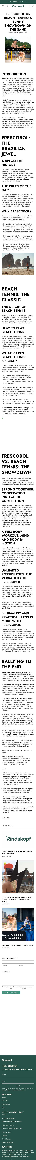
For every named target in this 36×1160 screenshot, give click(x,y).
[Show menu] (3, 6)
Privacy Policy (6, 988)
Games (4, 1097)
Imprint (4, 1115)
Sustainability (6, 1104)
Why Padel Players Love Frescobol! (18, 945)
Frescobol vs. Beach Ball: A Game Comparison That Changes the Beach (17, 899)
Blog (3, 1108)
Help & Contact (6, 1139)
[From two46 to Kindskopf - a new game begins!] (18, 839)
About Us (4, 1101)
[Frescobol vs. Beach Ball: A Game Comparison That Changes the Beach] (18, 876)
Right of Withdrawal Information (11, 1122)
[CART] (33, 6)
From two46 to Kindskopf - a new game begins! (17, 852)
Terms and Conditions (8, 1118)
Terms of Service (17, 988)
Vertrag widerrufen (8, 1142)
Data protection (6, 1132)
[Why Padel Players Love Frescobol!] (18, 924)
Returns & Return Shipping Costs (12, 1129)
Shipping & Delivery (8, 1125)
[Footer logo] (7, 1060)
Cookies (4, 1135)
